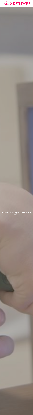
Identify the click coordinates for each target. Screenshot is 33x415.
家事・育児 (14, 214)
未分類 (16, 214)
